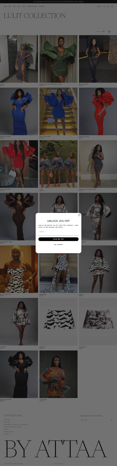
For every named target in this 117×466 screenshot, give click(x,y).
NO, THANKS (58, 244)
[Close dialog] (79, 215)
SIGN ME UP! (58, 239)
